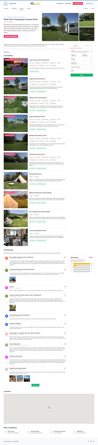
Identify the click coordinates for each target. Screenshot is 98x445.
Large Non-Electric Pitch (37, 116)
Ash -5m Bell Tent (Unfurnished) (39, 212)
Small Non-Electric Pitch (37, 154)
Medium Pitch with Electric (38, 98)
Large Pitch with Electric (37, 79)
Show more (35, 385)
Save (93, 8)
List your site (77, 3)
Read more (6, 52)
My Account (89, 3)
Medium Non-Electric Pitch (38, 135)
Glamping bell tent (35, 174)
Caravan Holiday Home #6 (37, 230)
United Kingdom (10, 17)
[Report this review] (65, 258)
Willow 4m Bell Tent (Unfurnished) (40, 193)
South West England (21, 17)
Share (86, 8)
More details (32, 91)
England (15, 17)
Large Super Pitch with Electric (39, 60)
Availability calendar (34, 71)
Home (5, 17)
